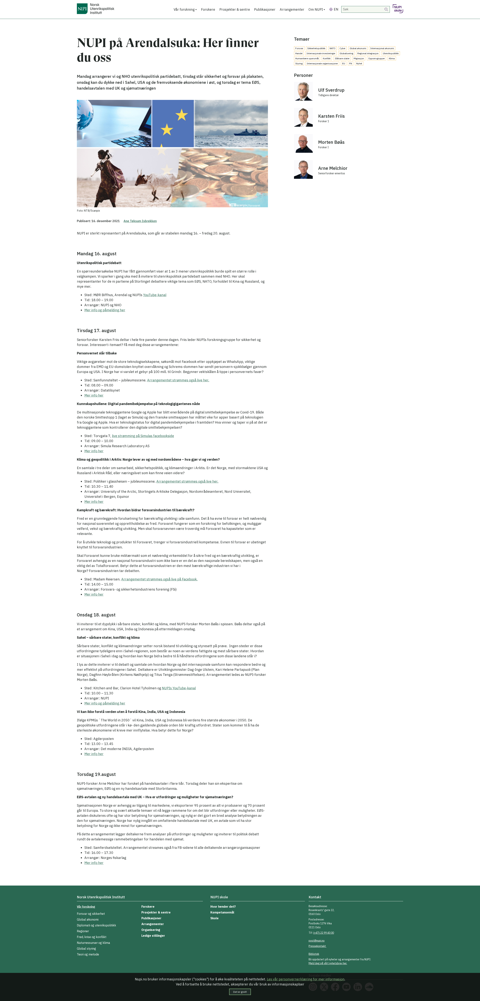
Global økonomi (87, 919)
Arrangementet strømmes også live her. (178, 380)
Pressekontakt (317, 946)
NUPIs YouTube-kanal (179, 688)
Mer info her (94, 395)
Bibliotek (314, 954)
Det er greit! (240, 992)
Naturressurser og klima (93, 943)
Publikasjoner (264, 9)
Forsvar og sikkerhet (91, 914)
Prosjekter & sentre (234, 9)
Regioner (83, 931)
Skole (214, 918)
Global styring (86, 948)
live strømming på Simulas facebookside (143, 436)
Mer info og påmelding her (104, 310)
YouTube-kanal (154, 295)
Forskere (208, 9)
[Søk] (386, 9)
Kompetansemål (222, 912)
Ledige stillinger (153, 935)
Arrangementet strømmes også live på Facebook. (159, 579)
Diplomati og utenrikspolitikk (96, 925)
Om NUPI (315, 9)
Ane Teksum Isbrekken (140, 221)
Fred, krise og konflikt (91, 937)
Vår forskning (184, 9)
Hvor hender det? (223, 906)
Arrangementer (292, 9)
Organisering (150, 930)
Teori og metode (88, 954)
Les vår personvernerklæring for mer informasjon (305, 979)
